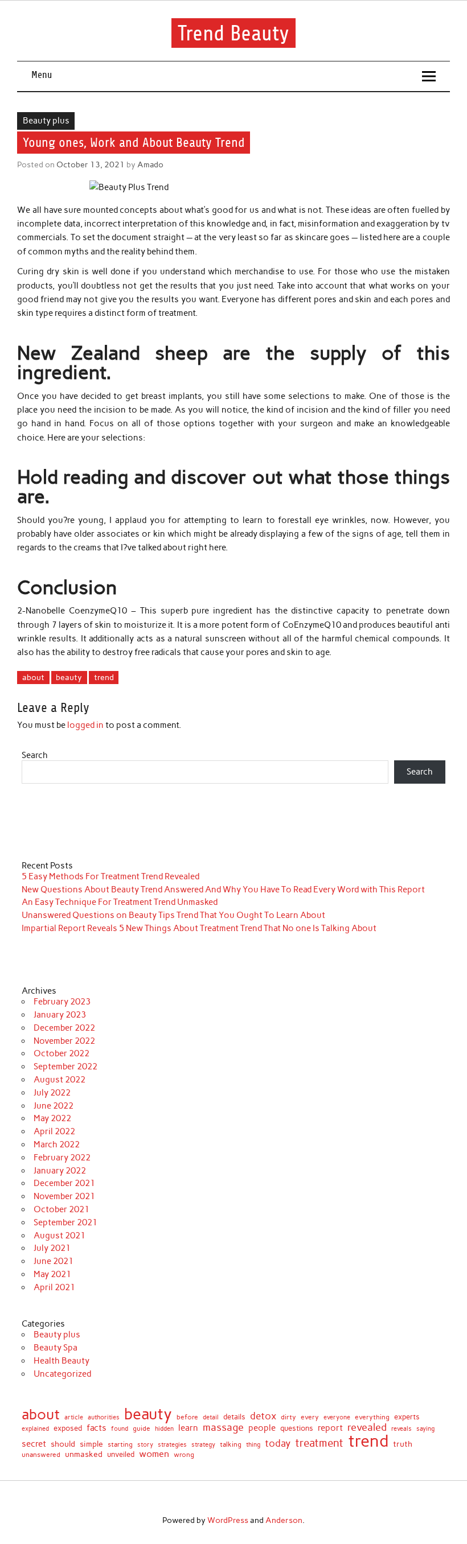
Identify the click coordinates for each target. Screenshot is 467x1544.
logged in (85, 725)
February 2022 (62, 1157)
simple (91, 1444)
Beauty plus (46, 121)
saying (425, 1429)
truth (402, 1444)
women (154, 1453)
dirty (288, 1417)
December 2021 (64, 1183)
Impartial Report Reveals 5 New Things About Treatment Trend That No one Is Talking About (199, 928)
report (330, 1428)
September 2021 (65, 1222)
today (277, 1443)
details (234, 1417)
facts (96, 1428)
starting (120, 1445)
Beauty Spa (55, 1348)
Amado (150, 164)
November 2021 (64, 1196)
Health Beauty (61, 1361)
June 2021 (53, 1261)
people (262, 1428)
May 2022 (52, 1118)
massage (223, 1427)
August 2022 (59, 1079)
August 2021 (59, 1235)
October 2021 (61, 1209)
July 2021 (52, 1248)
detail (211, 1418)
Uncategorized (62, 1374)
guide (141, 1428)
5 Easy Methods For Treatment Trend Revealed (110, 876)
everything (372, 1417)
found (119, 1429)
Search (35, 755)
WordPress (227, 1520)
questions (296, 1428)
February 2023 (62, 1002)
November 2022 (64, 1041)
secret (34, 1444)
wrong (184, 1454)
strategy (203, 1445)
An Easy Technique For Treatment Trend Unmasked (120, 902)
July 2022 (52, 1093)
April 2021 (54, 1287)
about (33, 677)
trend (104, 677)
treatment (319, 1443)
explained (35, 1429)
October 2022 (61, 1053)
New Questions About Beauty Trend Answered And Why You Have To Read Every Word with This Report (223, 889)
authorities (104, 1417)
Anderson (283, 1520)
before (187, 1417)
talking (230, 1445)
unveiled (120, 1454)
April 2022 (54, 1131)
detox (263, 1416)
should (63, 1444)
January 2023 (60, 1015)
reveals (401, 1429)
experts (407, 1417)
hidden (164, 1429)
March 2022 (57, 1144)
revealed (367, 1427)
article (73, 1417)
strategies (172, 1445)
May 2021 (52, 1274)
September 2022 (65, 1066)
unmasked (84, 1454)
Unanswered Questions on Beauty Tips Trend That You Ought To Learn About (173, 915)
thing (253, 1445)
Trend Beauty (233, 32)
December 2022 (64, 1028)
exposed (68, 1428)
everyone (336, 1418)
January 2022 (60, 1171)
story (145, 1445)
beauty (69, 677)
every (310, 1417)
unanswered (41, 1454)
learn (188, 1428)
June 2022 (53, 1106)
